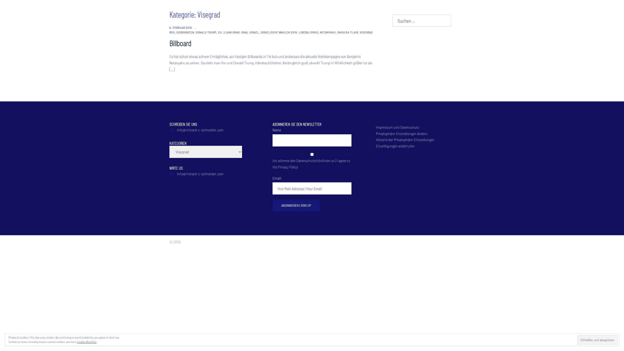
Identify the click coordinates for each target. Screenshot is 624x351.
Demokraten (185, 32)
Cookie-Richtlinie (87, 341)
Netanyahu (328, 32)
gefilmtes (143, 9)
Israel (254, 32)
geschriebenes (110, 9)
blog (192, 9)
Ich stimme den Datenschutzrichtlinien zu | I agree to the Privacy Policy (311, 163)
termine (209, 9)
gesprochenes (170, 9)
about (86, 9)
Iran (244, 32)
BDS (172, 32)
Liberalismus (308, 32)
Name (277, 129)
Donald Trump (206, 32)
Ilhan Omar (232, 32)
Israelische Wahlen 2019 (279, 32)
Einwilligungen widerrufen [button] (395, 146)
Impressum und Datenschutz (397, 127)
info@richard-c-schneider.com (200, 129)
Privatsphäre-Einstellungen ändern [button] (402, 133)
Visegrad (366, 32)
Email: (277, 178)
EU (220, 32)
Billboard (180, 43)
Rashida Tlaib (348, 32)
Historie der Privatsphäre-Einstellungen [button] (405, 139)
